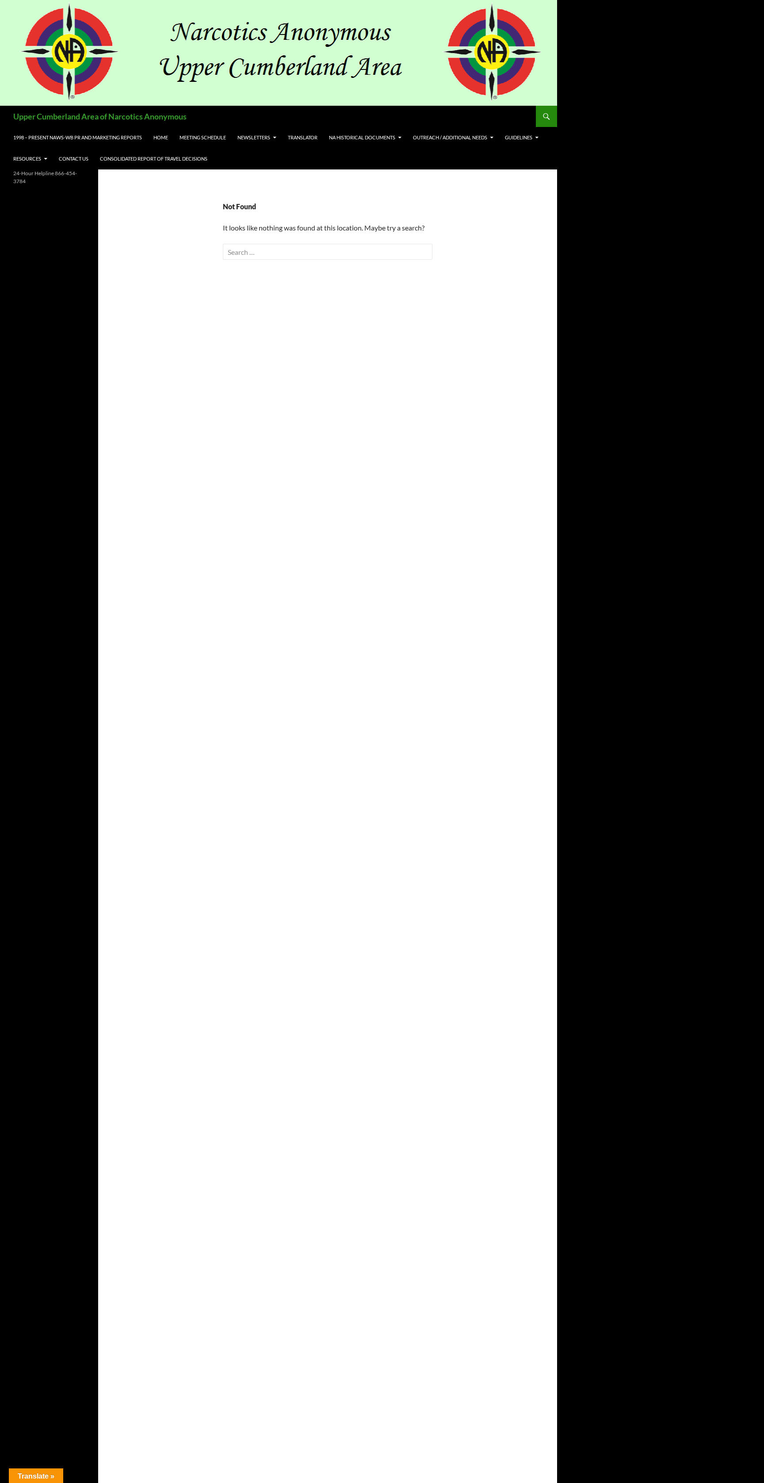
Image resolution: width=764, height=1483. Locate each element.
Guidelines (518, 137)
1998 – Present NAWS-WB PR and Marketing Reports (77, 137)
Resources (27, 158)
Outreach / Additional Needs (450, 137)
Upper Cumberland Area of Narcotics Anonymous (100, 116)
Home (160, 137)
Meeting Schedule (203, 137)
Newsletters (253, 137)
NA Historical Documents (362, 137)
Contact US (73, 158)
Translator (302, 137)
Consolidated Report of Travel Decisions (153, 158)
